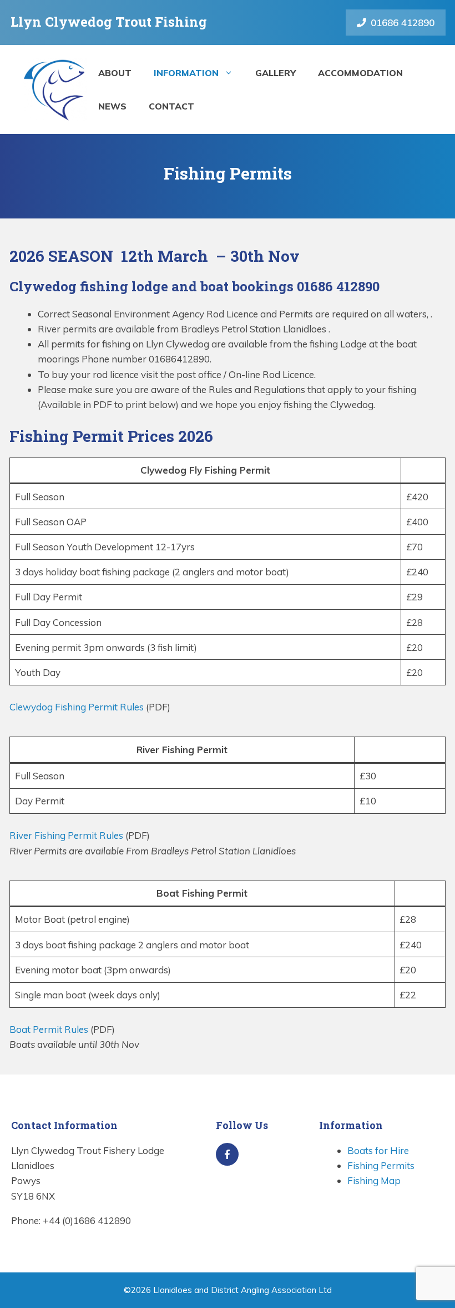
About (115, 72)
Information (186, 72)
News (112, 106)
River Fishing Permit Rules (66, 835)
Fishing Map (374, 1180)
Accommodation (360, 72)
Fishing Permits (380, 1165)
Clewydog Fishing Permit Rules (77, 707)
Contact (171, 106)
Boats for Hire (378, 1150)
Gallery (275, 72)
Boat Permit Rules (48, 1029)
